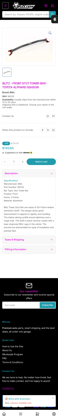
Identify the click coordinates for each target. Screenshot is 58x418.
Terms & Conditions (12, 362)
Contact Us (8, 388)
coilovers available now (20, 403)
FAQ (4, 358)
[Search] (52, 14)
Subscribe (47, 305)
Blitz (12, 92)
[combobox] (29, 14)
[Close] (53, 398)
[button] (29, 173)
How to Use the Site (12, 346)
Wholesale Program (12, 354)
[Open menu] (5, 5)
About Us (7, 350)
